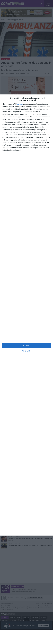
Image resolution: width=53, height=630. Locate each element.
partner (20, 104)
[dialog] (26, 314)
